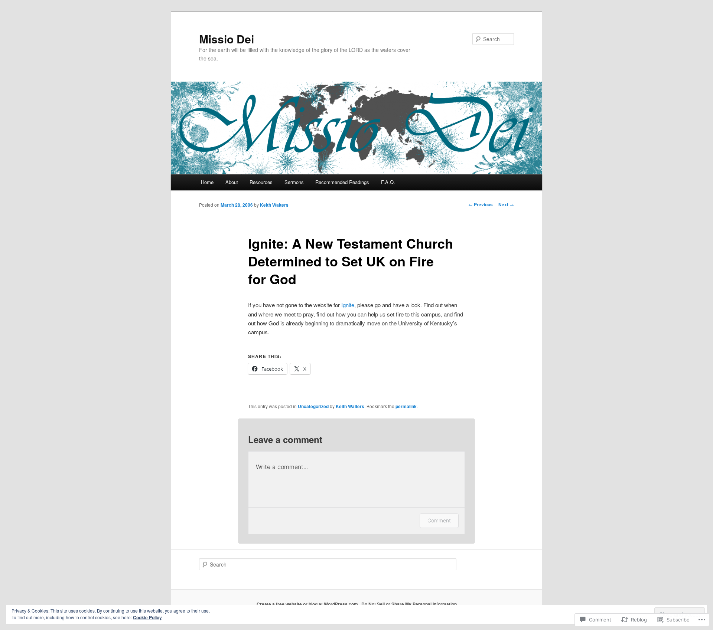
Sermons (294, 182)
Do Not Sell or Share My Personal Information (409, 604)
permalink (406, 406)
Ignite (347, 305)
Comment (439, 520)
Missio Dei (226, 39)
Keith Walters (274, 204)
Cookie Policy (147, 617)
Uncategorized (313, 406)
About (231, 182)
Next (506, 204)
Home (207, 182)
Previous (480, 204)
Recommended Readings (342, 182)
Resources (261, 182)
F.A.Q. (388, 182)
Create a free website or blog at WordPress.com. (308, 604)
